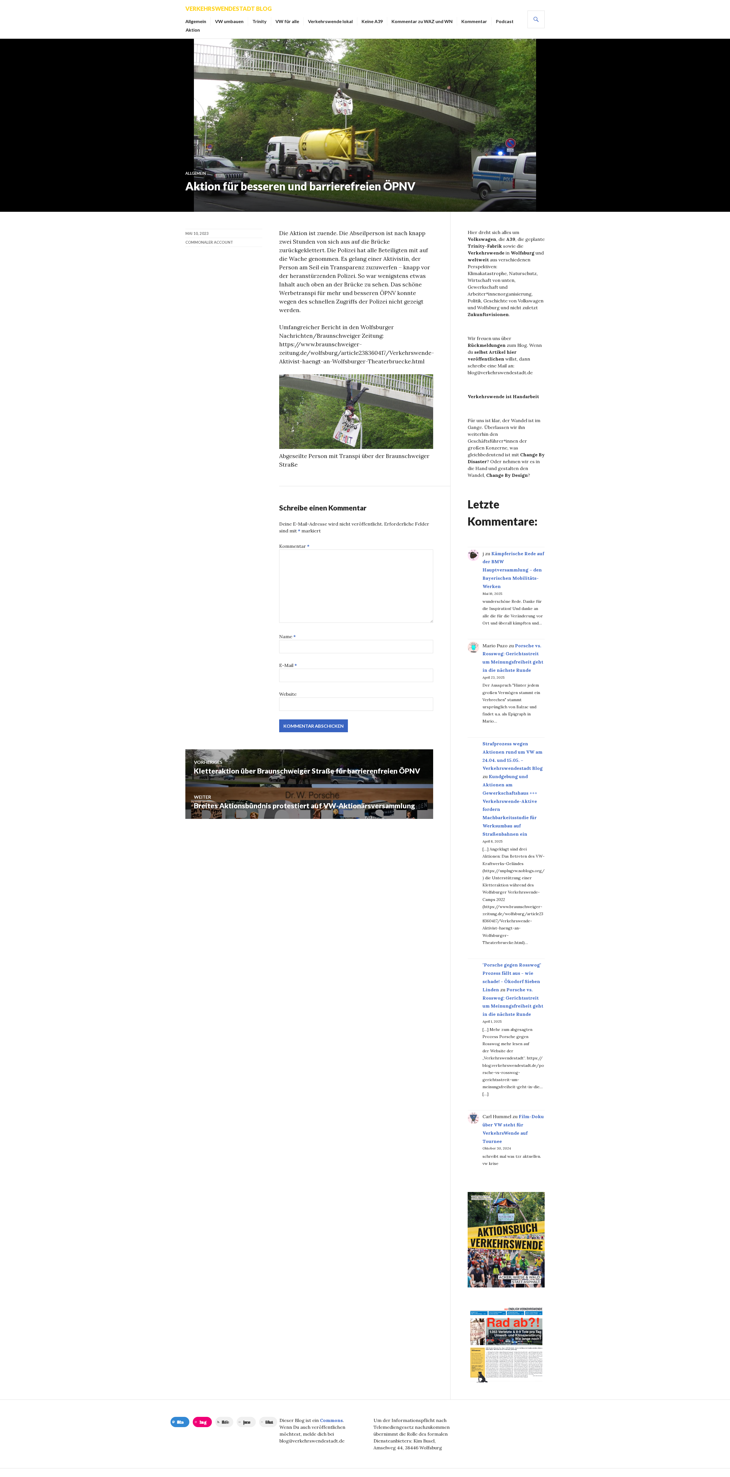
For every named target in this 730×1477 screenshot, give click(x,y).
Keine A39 (372, 21)
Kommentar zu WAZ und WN (422, 21)
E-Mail (288, 665)
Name (287, 636)
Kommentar (474, 21)
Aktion (193, 29)
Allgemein (195, 21)
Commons (331, 1420)
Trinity (259, 21)
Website (288, 694)
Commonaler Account (209, 242)
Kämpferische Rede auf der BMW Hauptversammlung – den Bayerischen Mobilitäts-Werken (513, 570)
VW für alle (287, 21)
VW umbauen (229, 21)
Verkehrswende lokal (330, 21)
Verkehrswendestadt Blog (228, 8)
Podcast (505, 21)
